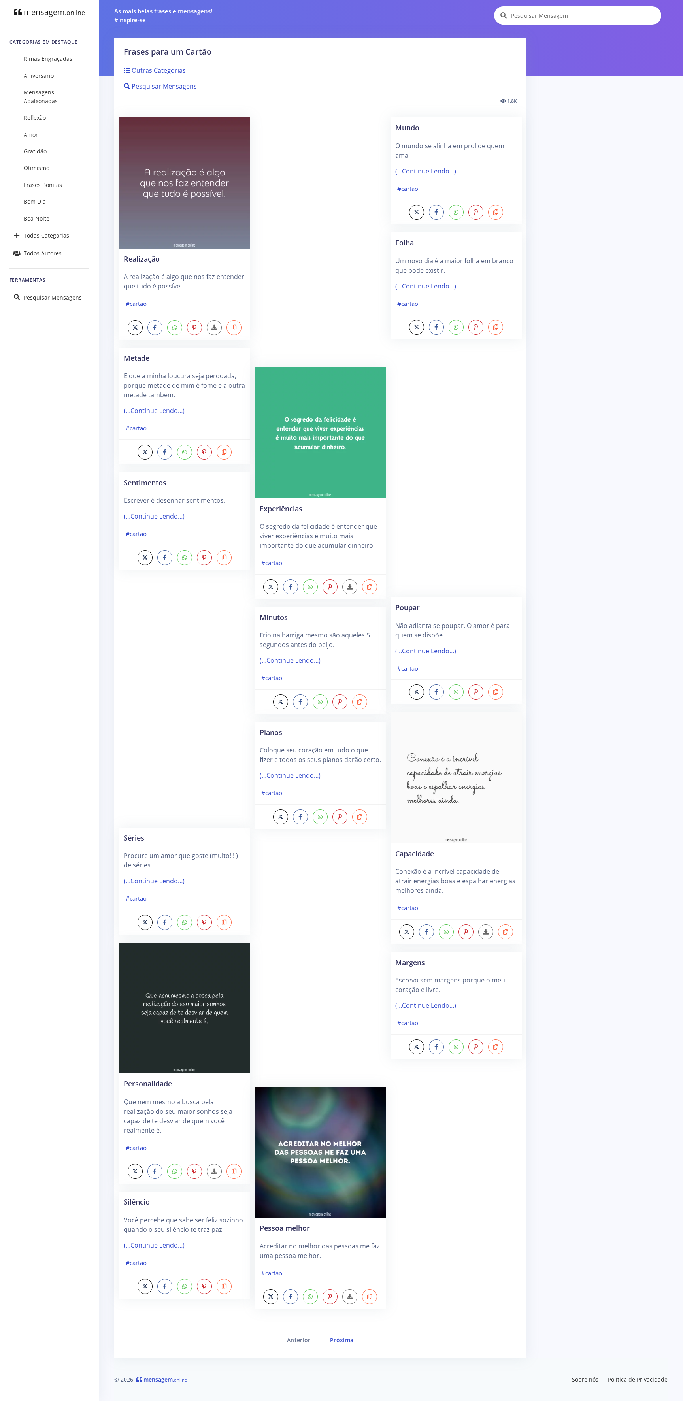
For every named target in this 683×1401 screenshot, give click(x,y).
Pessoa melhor (285, 1228)
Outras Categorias (158, 70)
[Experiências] (320, 432)
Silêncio (137, 1202)
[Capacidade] (456, 777)
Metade (136, 358)
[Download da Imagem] (214, 327)
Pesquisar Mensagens (53, 297)
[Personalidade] (184, 1007)
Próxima (341, 1340)
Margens (410, 962)
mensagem (53, 12)
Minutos (274, 617)
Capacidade (414, 853)
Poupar (407, 607)
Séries (134, 838)
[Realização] (184, 182)
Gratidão (35, 151)
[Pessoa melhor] (320, 1151)
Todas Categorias (46, 235)
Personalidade (148, 1083)
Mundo (407, 127)
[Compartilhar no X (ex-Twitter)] (135, 327)
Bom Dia (35, 201)
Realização (142, 259)
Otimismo (36, 168)
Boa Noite (36, 218)
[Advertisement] (184, 702)
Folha (404, 242)
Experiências (281, 508)
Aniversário (39, 75)
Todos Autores (43, 253)
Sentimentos (145, 482)
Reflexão (35, 117)
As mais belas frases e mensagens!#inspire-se (163, 15)
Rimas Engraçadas (48, 58)
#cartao (136, 303)
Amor (31, 134)
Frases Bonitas (43, 185)
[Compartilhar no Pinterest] (194, 327)
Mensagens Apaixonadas (41, 97)
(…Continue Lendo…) (154, 410)
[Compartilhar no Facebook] (154, 327)
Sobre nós (585, 1379)
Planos (271, 732)
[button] (234, 327)
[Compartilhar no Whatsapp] (174, 327)
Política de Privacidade (638, 1379)
